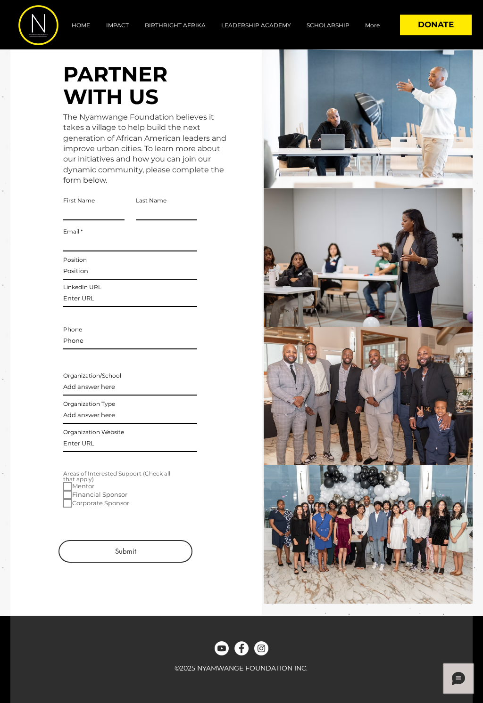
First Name (79, 200)
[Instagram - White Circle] (261, 648)
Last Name (151, 200)
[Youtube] (222, 648)
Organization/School (92, 376)
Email (71, 231)
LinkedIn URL (82, 287)
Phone (72, 329)
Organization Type (89, 404)
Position (75, 260)
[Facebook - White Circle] (241, 648)
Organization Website (93, 432)
